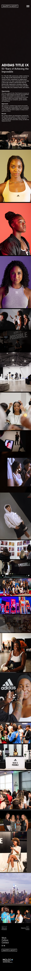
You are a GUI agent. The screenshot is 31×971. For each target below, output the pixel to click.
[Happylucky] (10, 6)
